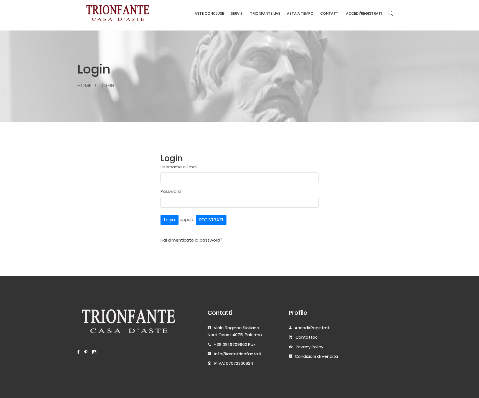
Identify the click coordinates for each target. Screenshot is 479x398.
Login (169, 220)
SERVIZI (237, 13)
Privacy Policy (309, 347)
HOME (84, 85)
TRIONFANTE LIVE (265, 13)
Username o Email (178, 167)
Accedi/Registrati (312, 328)
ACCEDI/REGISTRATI (364, 13)
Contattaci (307, 337)
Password (170, 191)
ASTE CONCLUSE (209, 13)
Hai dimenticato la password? (191, 240)
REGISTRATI (211, 220)
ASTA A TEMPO (300, 13)
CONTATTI (329, 13)
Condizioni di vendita (316, 356)
